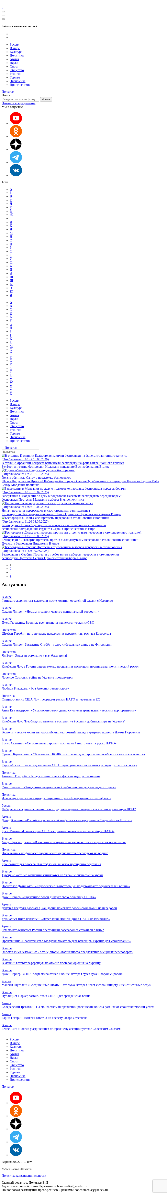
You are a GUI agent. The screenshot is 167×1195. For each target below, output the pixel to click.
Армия (14, 59)
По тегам (8, 91)
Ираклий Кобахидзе (45, 481)
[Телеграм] (16, 162)
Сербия (58, 529)
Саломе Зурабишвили (91, 481)
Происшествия (20, 84)
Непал (60, 514)
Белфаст (8, 466)
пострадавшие (29, 529)
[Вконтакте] (16, 175)
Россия (14, 44)
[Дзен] (16, 149)
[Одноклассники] (16, 136)
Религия (15, 73)
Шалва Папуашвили (16, 481)
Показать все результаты (18, 103)
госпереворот (117, 481)
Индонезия (41, 543)
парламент (47, 514)
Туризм (15, 77)
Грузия (146, 481)
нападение (67, 466)
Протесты (134, 481)
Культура (16, 51)
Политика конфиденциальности (24, 1175)
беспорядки (36, 466)
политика (32, 485)
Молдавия (18, 485)
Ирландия (52, 466)
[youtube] (16, 123)
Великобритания (87, 466)
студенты (46, 529)
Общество (17, 70)
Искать (46, 99)
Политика (17, 55)
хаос (19, 514)
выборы (54, 499)
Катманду (9, 514)
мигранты (21, 466)
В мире (15, 48)
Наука (14, 62)
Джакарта (9, 543)
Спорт (14, 66)
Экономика (17, 81)
